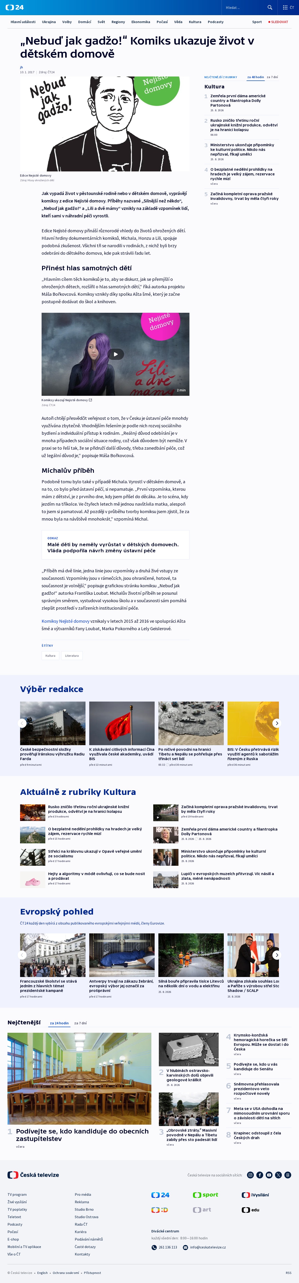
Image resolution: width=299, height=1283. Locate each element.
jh (21, 67)
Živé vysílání (17, 1202)
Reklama (82, 1202)
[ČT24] (15, 7)
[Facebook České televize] (259, 1175)
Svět (101, 21)
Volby (67, 21)
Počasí (162, 21)
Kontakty (82, 1254)
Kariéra (80, 1231)
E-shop (13, 1239)
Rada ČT (81, 1224)
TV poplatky (17, 1209)
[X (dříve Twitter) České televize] (278, 1175)
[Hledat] (270, 7)
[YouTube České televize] (269, 1175)
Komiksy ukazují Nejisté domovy (65, 400)
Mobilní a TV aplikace (24, 1246)
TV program (17, 1194)
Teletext (14, 1216)
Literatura (72, 656)
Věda (178, 21)
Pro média (83, 1194)
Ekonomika (141, 21)
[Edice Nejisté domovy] (104, 123)
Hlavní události (23, 21)
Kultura (195, 21)
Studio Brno (84, 1209)
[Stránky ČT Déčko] (159, 1209)
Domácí (84, 21)
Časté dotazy (85, 1246)
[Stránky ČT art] (202, 1209)
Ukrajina (49, 21)
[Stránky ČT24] (160, 1194)
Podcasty (216, 21)
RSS (289, 1273)
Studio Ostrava (86, 1216)
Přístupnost (92, 1273)
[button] (115, 354)
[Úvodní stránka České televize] (33, 1175)
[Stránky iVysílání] (255, 1194)
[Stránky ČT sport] (205, 1194)
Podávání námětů (89, 1239)
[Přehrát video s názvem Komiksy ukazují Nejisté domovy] (115, 354)
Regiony (118, 21)
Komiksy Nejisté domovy (65, 621)
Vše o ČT (14, 1254)
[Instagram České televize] (250, 1175)
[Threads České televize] (288, 1175)
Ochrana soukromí (66, 1273)
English (42, 1273)
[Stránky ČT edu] (250, 1209)
